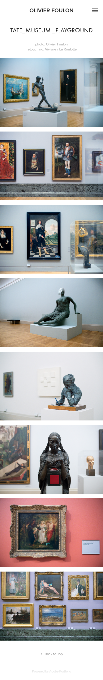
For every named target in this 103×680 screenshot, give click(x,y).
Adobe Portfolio (60, 671)
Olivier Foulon (52, 10)
